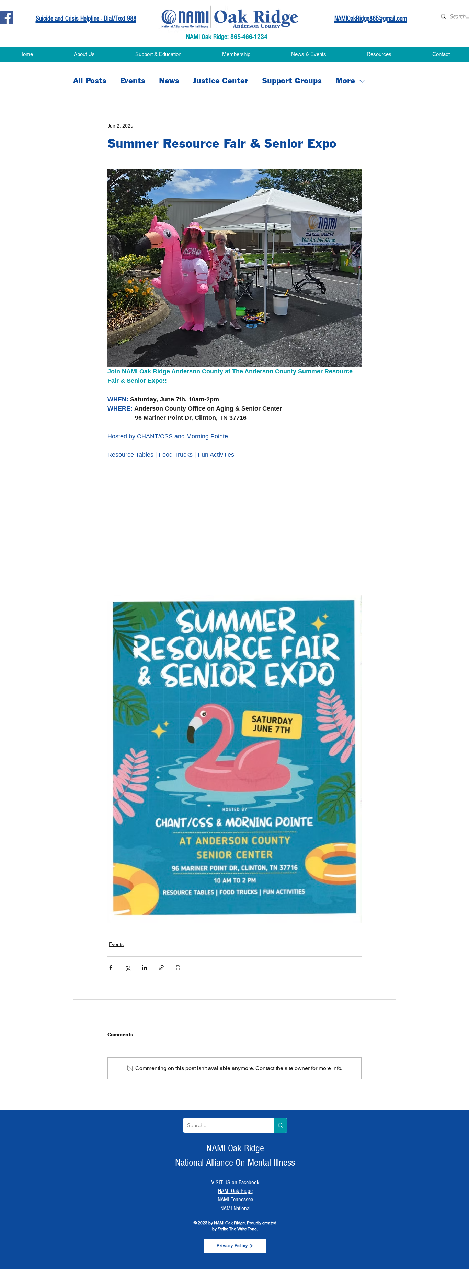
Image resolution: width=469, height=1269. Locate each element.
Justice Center (220, 81)
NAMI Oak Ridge (235, 1191)
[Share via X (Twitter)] (127, 967)
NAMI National (235, 1208)
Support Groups (292, 81)
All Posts (89, 81)
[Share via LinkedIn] (144, 967)
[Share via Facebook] (110, 967)
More (345, 81)
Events (132, 81)
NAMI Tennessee (235, 1199)
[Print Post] (178, 967)
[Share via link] (161, 967)
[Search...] (280, 1125)
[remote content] (189, 536)
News (169, 81)
